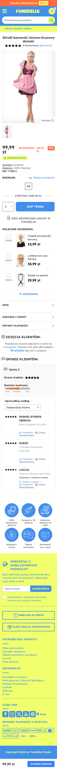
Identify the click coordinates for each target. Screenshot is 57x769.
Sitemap (7, 690)
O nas (6, 694)
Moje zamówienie (12, 648)
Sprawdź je (45, 45)
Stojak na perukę (38, 275)
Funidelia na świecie (14, 677)
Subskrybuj (41, 588)
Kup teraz (35, 206)
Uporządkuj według (17, 400)
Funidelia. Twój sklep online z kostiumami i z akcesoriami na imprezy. (28, 11)
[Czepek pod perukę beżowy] (20, 240)
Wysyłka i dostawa (13, 651)
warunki (26, 600)
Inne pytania (10, 661)
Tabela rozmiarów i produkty (19, 654)
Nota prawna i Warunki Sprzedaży (23, 680)
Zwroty (6, 658)
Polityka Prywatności (15, 683)
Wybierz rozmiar (41, 764)
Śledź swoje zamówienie (30, 626)
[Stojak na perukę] (20, 280)
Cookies (7, 687)
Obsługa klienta (31, 615)
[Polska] (5, 714)
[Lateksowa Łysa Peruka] (20, 260)
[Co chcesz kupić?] (4, 11)
